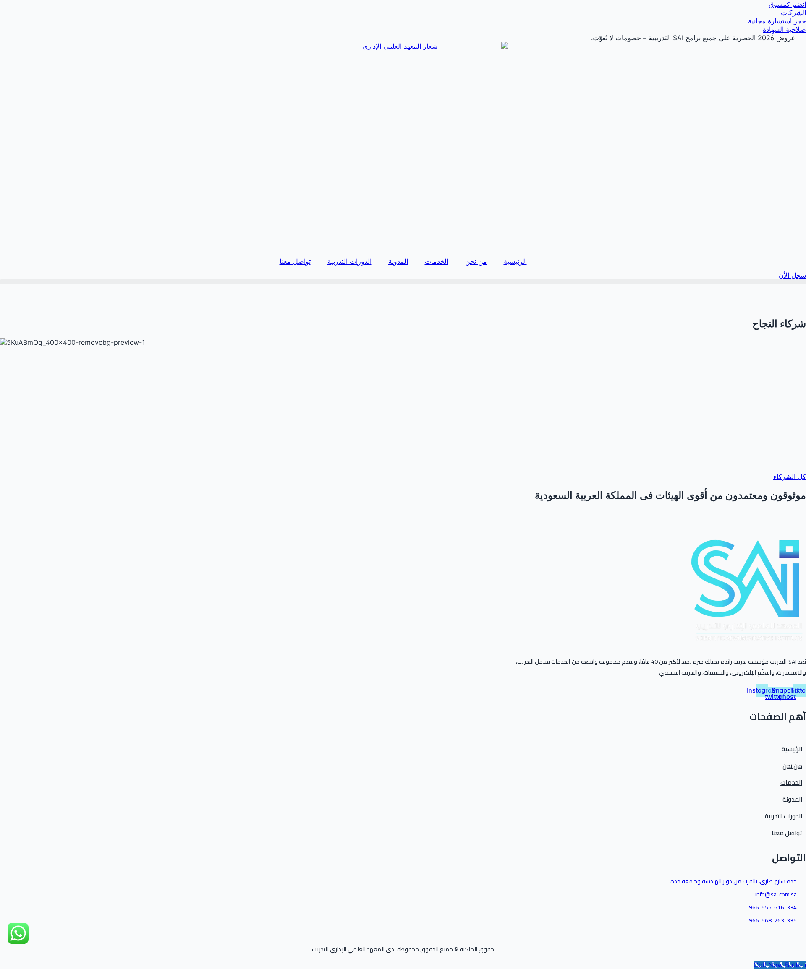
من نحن (476, 261)
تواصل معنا (295, 261)
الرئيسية (515, 261)
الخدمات (436, 261)
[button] (403, 281)
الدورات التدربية (349, 261)
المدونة (398, 261)
